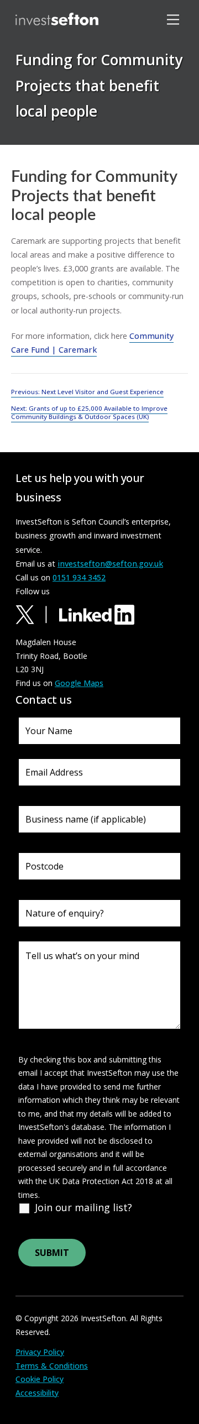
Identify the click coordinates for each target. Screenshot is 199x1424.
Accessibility (37, 1393)
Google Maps (79, 683)
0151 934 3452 (79, 577)
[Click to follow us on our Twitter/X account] (36, 614)
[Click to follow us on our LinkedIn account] (96, 614)
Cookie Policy (39, 1379)
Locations (48, 121)
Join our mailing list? (83, 1207)
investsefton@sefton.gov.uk (110, 563)
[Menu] (175, 19)
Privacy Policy (39, 1352)
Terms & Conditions (51, 1365)
